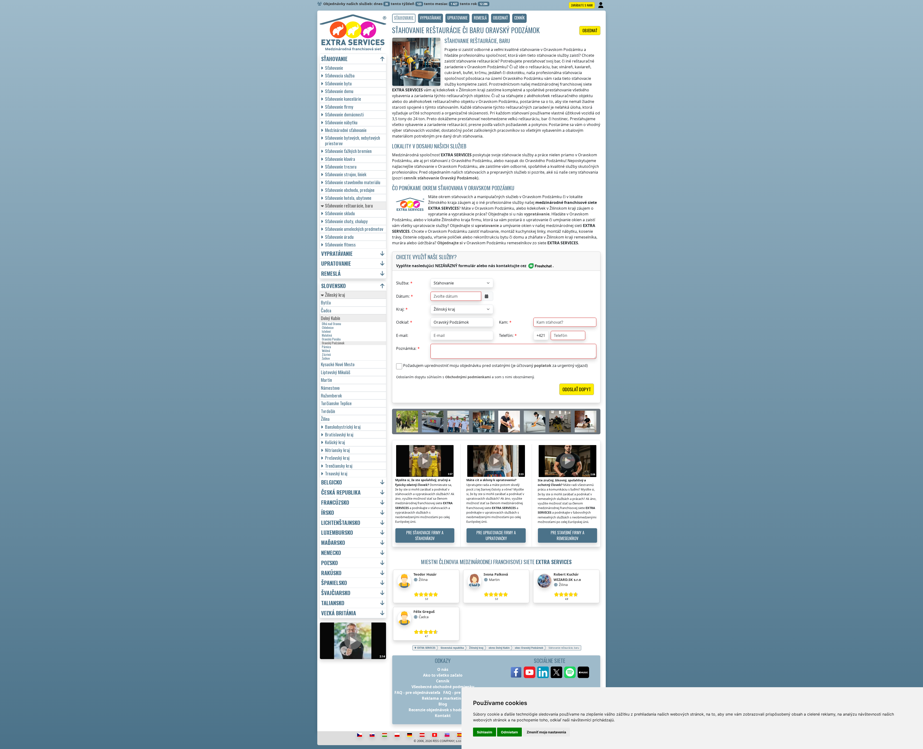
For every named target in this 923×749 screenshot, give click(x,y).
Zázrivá (326, 355)
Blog (442, 704)
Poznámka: (406, 348)
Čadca (326, 310)
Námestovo (330, 387)
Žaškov (326, 358)
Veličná (326, 351)
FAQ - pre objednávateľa (417, 692)
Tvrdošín (328, 411)
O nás (442, 669)
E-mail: (402, 335)
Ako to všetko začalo (442, 675)
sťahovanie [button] (334, 59)
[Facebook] (516, 672)
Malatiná (327, 335)
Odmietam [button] (509, 732)
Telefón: (506, 335)
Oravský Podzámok (333, 343)
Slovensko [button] (333, 286)
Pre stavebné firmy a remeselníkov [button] (567, 535)
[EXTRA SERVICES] (353, 29)
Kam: (503, 322)
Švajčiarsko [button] (335, 593)
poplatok (542, 365)
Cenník (442, 681)
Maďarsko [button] (333, 542)
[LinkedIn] (543, 672)
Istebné (326, 332)
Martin (326, 379)
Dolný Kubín (330, 318)
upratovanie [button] (336, 263)
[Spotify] (570, 672)
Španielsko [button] (334, 582)
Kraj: (400, 309)
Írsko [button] (327, 512)
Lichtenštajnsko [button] (340, 522)
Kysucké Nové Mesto (338, 364)
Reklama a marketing (443, 698)
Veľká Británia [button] (338, 613)
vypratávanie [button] (337, 253)
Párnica (326, 347)
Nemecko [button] (331, 552)
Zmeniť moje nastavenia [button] (546, 732)
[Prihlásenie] (601, 5)
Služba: (402, 283)
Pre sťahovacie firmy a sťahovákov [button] (424, 535)
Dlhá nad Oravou (331, 324)
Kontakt (443, 715)
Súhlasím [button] (484, 732)
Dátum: (403, 296)
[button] (430, 18)
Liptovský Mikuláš (335, 372)
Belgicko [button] (331, 482)
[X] (556, 672)
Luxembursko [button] (337, 532)
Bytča (326, 302)
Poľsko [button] (329, 562)
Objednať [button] (589, 30)
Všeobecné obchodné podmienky (443, 686)
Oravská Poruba (331, 339)
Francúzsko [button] (335, 502)
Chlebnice (328, 328)
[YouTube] (529, 672)
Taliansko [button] (332, 603)
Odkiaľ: (402, 322)
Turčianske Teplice (336, 403)
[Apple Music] (583, 672)
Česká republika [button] (341, 492)
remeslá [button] (331, 273)
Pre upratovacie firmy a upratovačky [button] (496, 535)
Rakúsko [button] (331, 573)
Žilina (325, 418)
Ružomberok (331, 395)
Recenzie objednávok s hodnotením (443, 709)
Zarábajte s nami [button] (582, 5)
